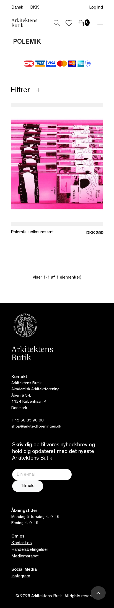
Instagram (20, 576)
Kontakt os (21, 543)
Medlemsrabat (25, 556)
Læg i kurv (67, 215)
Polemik (27, 42)
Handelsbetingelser (29, 550)
